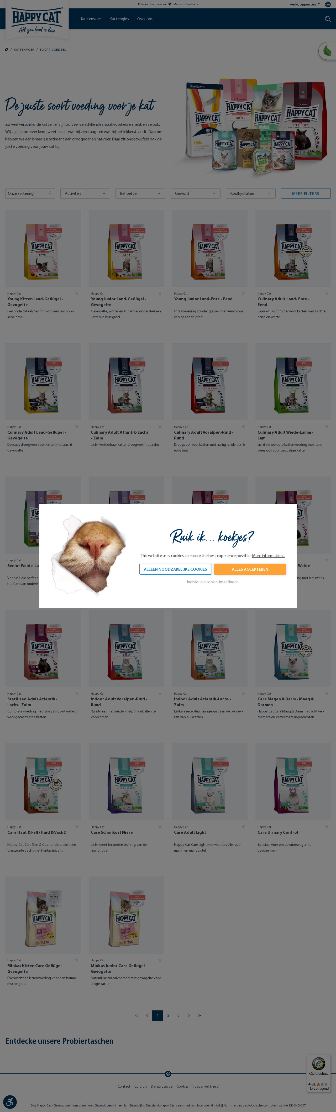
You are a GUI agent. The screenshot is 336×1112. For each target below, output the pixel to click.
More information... (268, 555)
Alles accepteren (250, 569)
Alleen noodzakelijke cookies (175, 569)
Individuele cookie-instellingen (213, 581)
